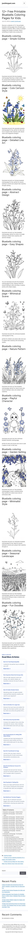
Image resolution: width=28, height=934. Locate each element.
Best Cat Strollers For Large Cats (11, 704)
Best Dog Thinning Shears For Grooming (15, 840)
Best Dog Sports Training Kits (10, 782)
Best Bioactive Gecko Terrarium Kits (14, 843)
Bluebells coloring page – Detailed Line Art (14, 817)
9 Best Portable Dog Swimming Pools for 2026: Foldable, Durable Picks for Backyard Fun (13, 886)
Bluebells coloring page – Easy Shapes (13, 820)
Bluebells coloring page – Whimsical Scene (14, 822)
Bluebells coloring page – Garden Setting (13, 827)
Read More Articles (8, 835)
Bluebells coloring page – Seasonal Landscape (12, 831)
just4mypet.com (8, 3)
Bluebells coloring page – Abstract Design (14, 818)
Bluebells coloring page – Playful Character (14, 825)
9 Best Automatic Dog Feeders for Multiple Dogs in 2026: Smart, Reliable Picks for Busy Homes (13, 896)
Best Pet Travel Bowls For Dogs (11, 751)
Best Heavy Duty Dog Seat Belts (11, 719)
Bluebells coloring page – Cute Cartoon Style (13, 814)
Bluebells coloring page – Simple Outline (13, 812)
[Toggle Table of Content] (23, 810)
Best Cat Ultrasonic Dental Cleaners (14, 841)
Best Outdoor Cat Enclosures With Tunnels (16, 844)
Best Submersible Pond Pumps (13, 850)
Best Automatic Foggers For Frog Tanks (14, 846)
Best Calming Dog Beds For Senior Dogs (15, 838)
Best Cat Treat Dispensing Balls (11, 661)
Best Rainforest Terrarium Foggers (12, 797)
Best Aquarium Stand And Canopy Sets (13, 675)
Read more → (6, 668)
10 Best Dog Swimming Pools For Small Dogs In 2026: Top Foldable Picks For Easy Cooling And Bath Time (13, 905)
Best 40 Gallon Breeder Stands (11, 689)
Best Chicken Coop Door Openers (14, 847)
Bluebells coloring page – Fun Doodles (13, 833)
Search (4, 870)
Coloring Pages (8, 855)
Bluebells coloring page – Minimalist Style (14, 828)
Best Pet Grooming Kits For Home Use (15, 849)
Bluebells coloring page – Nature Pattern (13, 823)
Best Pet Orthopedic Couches (12, 837)
